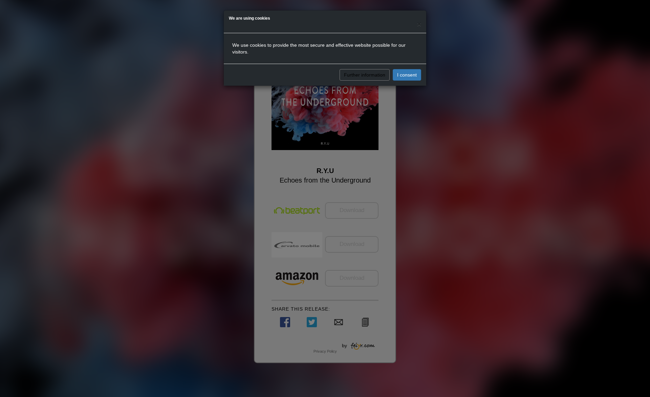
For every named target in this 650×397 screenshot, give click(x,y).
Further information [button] (364, 75)
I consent (407, 75)
